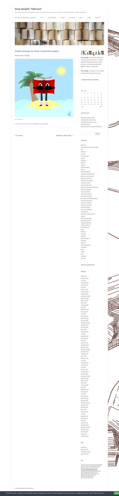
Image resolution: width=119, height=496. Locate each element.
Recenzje (83, 234)
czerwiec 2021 (84, 411)
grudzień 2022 (85, 371)
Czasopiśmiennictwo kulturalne (89, 147)
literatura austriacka (86, 178)
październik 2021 (85, 403)
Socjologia (83, 247)
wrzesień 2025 (85, 298)
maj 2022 (83, 387)
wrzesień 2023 (85, 351)
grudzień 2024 (85, 318)
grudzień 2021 (85, 398)
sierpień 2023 (84, 354)
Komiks (83, 165)
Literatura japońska (86, 194)
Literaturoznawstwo (86, 209)
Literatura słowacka (86, 203)
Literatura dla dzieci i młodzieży (89, 187)
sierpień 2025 (84, 300)
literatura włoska (85, 207)
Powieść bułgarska (86, 223)
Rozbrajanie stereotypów (88, 117)
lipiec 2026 (84, 276)
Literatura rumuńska (86, 200)
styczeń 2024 (84, 343)
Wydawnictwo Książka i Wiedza (88, 475)
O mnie (89, 17)
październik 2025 (85, 296)
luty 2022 (83, 394)
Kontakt (97, 17)
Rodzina (83, 243)
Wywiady (83, 256)
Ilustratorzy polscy (85, 464)
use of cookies (108, 493)
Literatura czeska (85, 183)
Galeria (62, 17)
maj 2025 (83, 307)
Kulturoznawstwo (86, 171)
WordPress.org (85, 454)
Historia (83, 154)
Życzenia (83, 258)
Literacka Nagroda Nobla (88, 174)
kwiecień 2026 (85, 283)
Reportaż (83, 240)
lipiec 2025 (84, 303)
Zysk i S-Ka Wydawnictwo (87, 477)
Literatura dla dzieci (86, 185)
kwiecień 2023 (85, 363)
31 (101, 104)
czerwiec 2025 (84, 305)
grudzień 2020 (85, 425)
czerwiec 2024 (84, 331)
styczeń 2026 (84, 289)
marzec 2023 (84, 365)
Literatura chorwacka (87, 180)
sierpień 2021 (84, 407)
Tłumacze (92, 472)
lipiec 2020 (84, 434)
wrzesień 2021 (85, 405)
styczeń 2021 (84, 423)
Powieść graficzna (86, 225)
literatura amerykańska (87, 176)
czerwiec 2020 (84, 436)
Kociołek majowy (85, 124)
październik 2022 (85, 376)
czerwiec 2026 (84, 278)
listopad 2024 (84, 320)
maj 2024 (83, 334)
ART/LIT (81, 17)
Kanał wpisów (84, 449)
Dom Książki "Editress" (28, 9)
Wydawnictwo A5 (85, 473)
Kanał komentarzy (86, 451)
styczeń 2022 (84, 396)
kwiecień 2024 (85, 336)
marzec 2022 (84, 391)
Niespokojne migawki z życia (89, 122)
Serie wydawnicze (86, 245)
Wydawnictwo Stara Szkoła (87, 476)
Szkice (82, 249)
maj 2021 (83, 414)
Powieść (83, 216)
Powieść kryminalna (86, 471)
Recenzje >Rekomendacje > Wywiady (25, 17)
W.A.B (96, 472)
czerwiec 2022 (84, 385)
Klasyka (83, 163)
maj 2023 (83, 360)
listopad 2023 (84, 347)
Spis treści (72, 17)
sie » (101, 106)
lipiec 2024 (84, 329)
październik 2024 (85, 323)
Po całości (19, 135)
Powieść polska (85, 227)
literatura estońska (86, 189)
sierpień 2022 (84, 380)
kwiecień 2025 (85, 309)
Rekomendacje (85, 238)
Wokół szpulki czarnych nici (88, 120)
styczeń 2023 (84, 369)
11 (81, 100)
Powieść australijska (86, 218)
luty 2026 (83, 287)
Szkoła (82, 251)
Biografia (83, 145)
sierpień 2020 (84, 431)
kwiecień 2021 (85, 416)
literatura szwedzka (86, 205)
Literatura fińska (85, 191)
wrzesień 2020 (85, 429)
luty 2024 (83, 340)
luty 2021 (83, 420)
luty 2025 (83, 314)
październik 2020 (85, 427)
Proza (82, 229)
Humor (83, 158)
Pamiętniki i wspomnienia (88, 214)
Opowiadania (84, 211)
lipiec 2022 (84, 383)
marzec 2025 (84, 311)
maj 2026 (83, 280)
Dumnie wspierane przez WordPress (24, 488)
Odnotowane (52, 17)
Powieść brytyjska (86, 220)
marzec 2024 (84, 338)
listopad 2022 (84, 374)
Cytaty (42, 17)
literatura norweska (86, 196)
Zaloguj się (84, 447)
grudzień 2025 (85, 291)
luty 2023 (83, 367)
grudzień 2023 (85, 345)
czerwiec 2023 (84, 358)
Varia (82, 254)
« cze (82, 106)
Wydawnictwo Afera (94, 473)
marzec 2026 (84, 285)
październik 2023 (85, 349)
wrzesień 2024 (85, 325)
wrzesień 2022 (85, 378)
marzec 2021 (84, 418)
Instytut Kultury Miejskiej (96, 464)
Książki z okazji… (85, 167)
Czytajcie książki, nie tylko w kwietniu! (91, 126)
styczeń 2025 (84, 316)
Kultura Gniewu (85, 465)
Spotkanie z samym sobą (64, 135)
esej (82, 149)
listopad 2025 (84, 294)
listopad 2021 (84, 400)
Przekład (83, 231)
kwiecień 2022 (85, 389)
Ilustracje (35, 124)
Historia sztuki (85, 156)
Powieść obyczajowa (96, 471)
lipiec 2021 (84, 409)
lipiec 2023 (84, 356)
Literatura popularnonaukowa (89, 198)
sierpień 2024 (84, 327)
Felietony (83, 151)
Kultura (83, 169)
